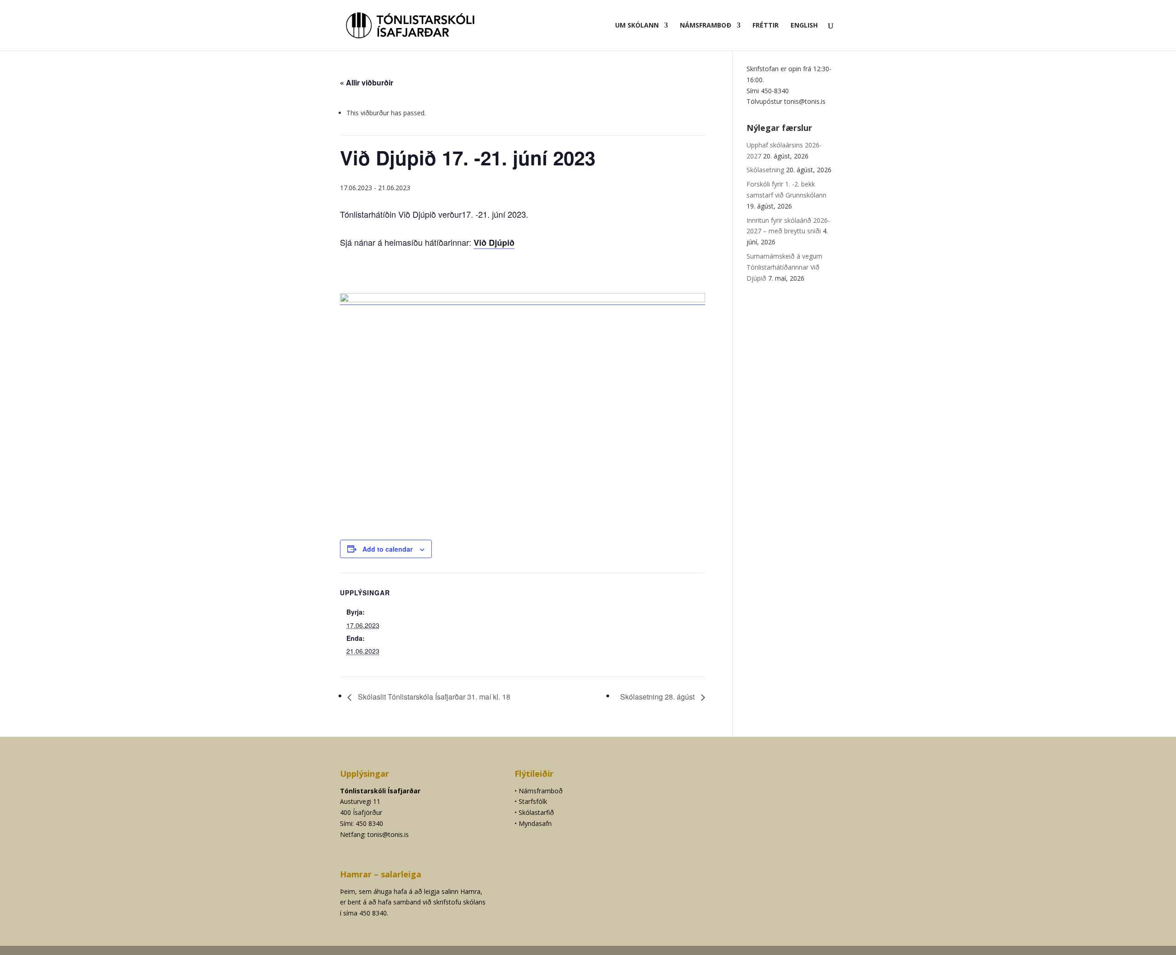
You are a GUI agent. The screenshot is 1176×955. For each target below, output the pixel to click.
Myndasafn (535, 823)
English (804, 25)
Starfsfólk (533, 801)
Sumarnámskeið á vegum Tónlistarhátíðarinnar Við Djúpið (784, 267)
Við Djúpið (494, 243)
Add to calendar (387, 549)
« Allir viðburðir (366, 82)
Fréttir (765, 25)
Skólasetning (765, 169)
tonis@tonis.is (388, 834)
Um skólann (637, 25)
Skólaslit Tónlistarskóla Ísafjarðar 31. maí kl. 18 (433, 696)
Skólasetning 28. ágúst (658, 696)
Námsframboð (705, 25)
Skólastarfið (536, 812)
